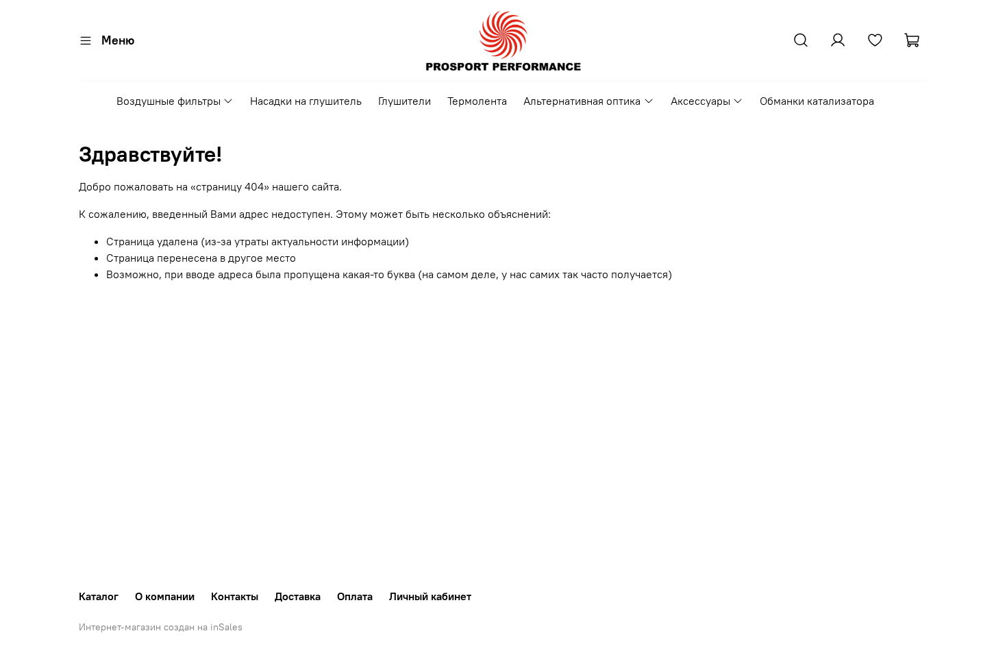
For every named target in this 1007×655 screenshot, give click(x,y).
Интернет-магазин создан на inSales (161, 627)
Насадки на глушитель (306, 101)
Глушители (404, 101)
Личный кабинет (430, 596)
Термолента (477, 101)
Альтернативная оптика (582, 101)
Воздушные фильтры (168, 101)
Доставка (298, 596)
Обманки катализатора (817, 101)
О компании (165, 596)
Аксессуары (700, 101)
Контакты (234, 596)
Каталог (99, 596)
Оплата (355, 596)
